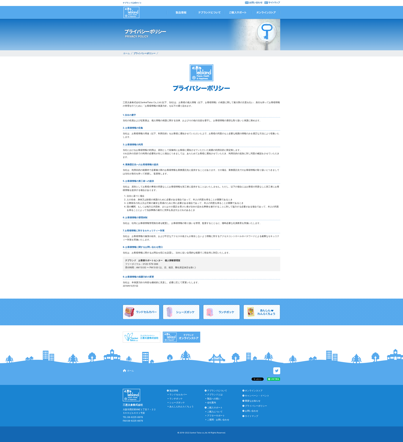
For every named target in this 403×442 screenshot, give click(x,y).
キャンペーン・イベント (257, 395)
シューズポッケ (177, 402)
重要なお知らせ (252, 400)
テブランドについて (217, 390)
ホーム (126, 53)
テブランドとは (215, 394)
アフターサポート (216, 415)
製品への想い (213, 398)
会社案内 (211, 402)
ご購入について (215, 411)
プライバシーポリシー (256, 405)
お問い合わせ (251, 410)
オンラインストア (254, 390)
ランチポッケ (176, 398)
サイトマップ (251, 416)
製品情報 (173, 390)
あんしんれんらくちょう (181, 406)
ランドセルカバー (178, 394)
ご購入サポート (215, 407)
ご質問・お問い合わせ (218, 419)
